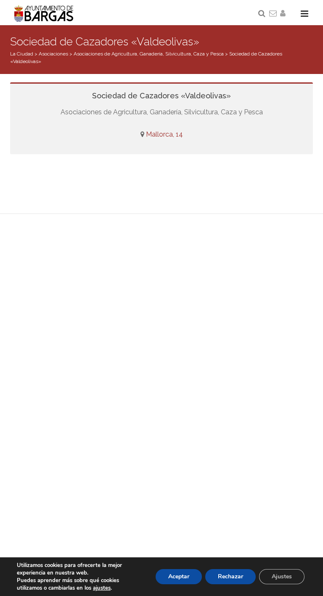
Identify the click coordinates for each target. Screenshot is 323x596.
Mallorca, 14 (164, 134)
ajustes (102, 588)
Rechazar (230, 576)
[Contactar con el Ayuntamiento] (273, 14)
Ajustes (282, 576)
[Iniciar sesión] (284, 14)
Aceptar (178, 576)
